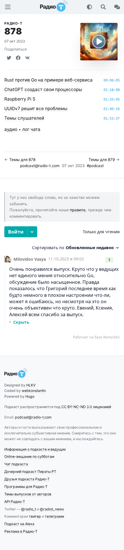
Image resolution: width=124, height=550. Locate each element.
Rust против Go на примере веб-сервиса (48, 80)
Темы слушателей (24, 118)
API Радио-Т (14, 501)
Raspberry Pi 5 (19, 99)
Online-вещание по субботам (29, 456)
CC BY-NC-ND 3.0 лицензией (86, 407)
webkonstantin (34, 390)
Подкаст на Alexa (19, 524)
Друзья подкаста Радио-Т (27, 479)
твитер (35, 516)
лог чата (31, 129)
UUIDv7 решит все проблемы (35, 108)
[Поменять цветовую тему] (89, 7)
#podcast (95, 165)
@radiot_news (52, 509)
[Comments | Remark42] (62, 283)
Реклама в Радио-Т (20, 531)
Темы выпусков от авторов (27, 494)
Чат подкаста (16, 464)
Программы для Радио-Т (26, 486)
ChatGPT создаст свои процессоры (43, 89)
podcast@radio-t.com (40, 165)
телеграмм (54, 516)
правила (78, 210)
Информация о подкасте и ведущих (35, 449)
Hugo (29, 396)
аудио (10, 129)
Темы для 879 (102, 159)
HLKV (30, 385)
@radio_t (28, 509)
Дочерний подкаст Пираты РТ (30, 471)
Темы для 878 (22, 159)
